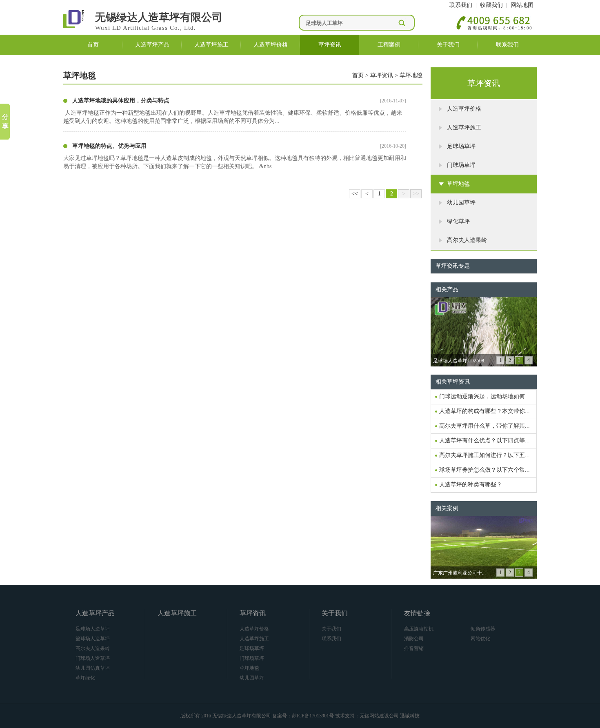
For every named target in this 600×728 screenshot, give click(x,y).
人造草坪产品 (152, 45)
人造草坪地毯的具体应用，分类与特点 (120, 101)
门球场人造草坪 (93, 658)
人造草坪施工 (211, 45)
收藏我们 (491, 5)
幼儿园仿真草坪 (93, 668)
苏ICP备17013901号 (313, 716)
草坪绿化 (85, 678)
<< (354, 194)
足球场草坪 (252, 648)
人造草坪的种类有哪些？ (470, 485)
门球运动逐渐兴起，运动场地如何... (484, 396)
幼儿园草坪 (252, 678)
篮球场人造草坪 (93, 638)
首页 (93, 45)
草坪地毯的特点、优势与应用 (109, 146)
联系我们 (460, 5)
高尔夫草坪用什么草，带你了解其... (484, 426)
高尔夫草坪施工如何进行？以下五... (484, 455)
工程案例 (389, 45)
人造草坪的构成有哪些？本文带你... (484, 411)
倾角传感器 (483, 629)
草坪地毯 (411, 75)
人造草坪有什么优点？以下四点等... (484, 440)
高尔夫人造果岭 (93, 648)
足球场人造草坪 (93, 629)
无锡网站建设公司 (379, 716)
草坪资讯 (329, 45)
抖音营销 (414, 648)
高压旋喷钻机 (418, 629)
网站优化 (480, 638)
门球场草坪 (252, 658)
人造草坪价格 (270, 45)
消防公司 (414, 638)
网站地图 (522, 5)
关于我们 (448, 45)
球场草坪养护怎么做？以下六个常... (484, 470)
